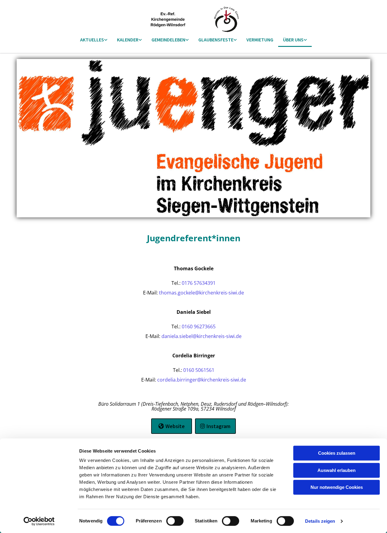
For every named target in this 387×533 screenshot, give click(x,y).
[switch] (175, 521)
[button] (171, 426)
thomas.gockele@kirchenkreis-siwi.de (201, 292)
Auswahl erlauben (336, 470)
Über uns (293, 40)
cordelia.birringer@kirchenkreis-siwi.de (201, 379)
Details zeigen (320, 521)
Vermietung (259, 40)
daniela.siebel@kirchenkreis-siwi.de (201, 336)
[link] (93, 40)
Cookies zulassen (336, 453)
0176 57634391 (199, 283)
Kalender (127, 40)
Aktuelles (92, 40)
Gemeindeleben (168, 40)
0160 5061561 (198, 370)
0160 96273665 (199, 326)
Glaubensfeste (215, 40)
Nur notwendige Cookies (337, 487)
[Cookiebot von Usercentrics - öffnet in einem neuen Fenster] (39, 521)
